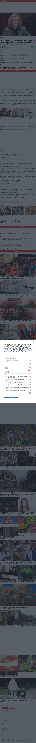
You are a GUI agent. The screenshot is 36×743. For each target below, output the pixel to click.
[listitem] (18, 358)
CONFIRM (11, 397)
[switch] (29, 360)
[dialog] (18, 371)
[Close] (34, 342)
